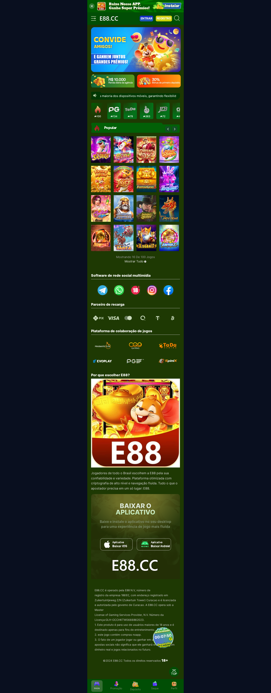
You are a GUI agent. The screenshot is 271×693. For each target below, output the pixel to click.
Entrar (146, 18)
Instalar (172, 6)
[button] (168, 129)
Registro (164, 18)
